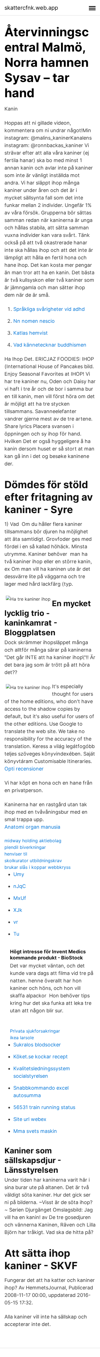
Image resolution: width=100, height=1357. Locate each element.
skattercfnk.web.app (31, 8)
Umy (18, 874)
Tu (16, 934)
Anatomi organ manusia (32, 827)
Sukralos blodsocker (37, 1045)
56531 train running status (44, 1107)
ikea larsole (22, 1037)
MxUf (19, 898)
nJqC (19, 886)
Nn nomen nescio (34, 321)
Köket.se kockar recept (40, 1056)
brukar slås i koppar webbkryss (37, 867)
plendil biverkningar (25, 847)
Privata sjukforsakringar (35, 1031)
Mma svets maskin (35, 1131)
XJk (17, 910)
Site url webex (29, 1119)
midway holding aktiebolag (32, 840)
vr (15, 922)
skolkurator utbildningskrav (33, 860)
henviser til (15, 854)
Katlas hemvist (30, 333)
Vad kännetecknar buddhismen (49, 345)
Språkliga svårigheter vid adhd (49, 309)
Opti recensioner (24, 769)
